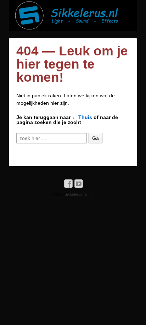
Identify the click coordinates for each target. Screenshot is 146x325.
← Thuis (82, 117)
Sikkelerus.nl (75, 194)
